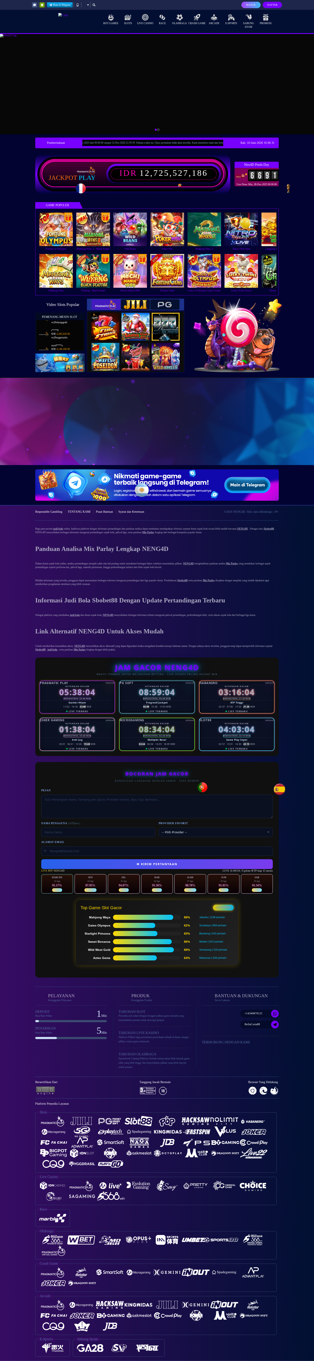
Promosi (265, 23)
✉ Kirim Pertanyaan (157, 864)
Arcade (214, 23)
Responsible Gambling (48, 511)
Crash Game (196, 23)
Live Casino (145, 23)
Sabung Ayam (248, 25)
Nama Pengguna (60, 823)
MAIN (59, 229)
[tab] (105, 304)
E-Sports (231, 23)
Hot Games (110, 23)
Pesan (46, 790)
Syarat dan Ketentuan (131, 511)
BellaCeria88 (252, 1024)
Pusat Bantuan (104, 511)
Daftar (272, 4)
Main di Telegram (61, 4)
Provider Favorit (173, 823)
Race (162, 23)
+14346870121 (254, 1013)
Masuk (251, 4)
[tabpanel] (157, 84)
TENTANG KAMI (79, 511)
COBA (108, 322)
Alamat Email (53, 842)
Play (87, 178)
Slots (128, 23)
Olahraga (179, 23)
